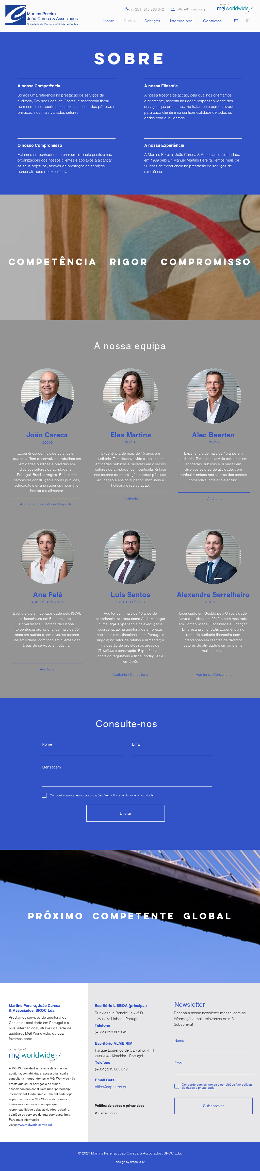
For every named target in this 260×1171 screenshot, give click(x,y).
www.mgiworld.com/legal (35, 1125)
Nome (47, 744)
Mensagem (51, 767)
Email (136, 744)
